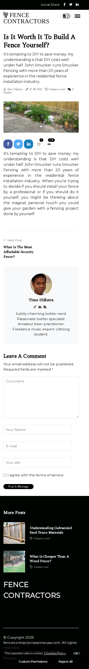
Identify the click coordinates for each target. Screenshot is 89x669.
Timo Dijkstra (15, 89)
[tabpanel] (41, 117)
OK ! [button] (76, 653)
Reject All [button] (66, 661)
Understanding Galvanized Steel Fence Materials (51, 530)
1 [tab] (41, 126)
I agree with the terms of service (35, 475)
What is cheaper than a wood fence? (49, 558)
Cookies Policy (54, 653)
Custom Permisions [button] (33, 661)
